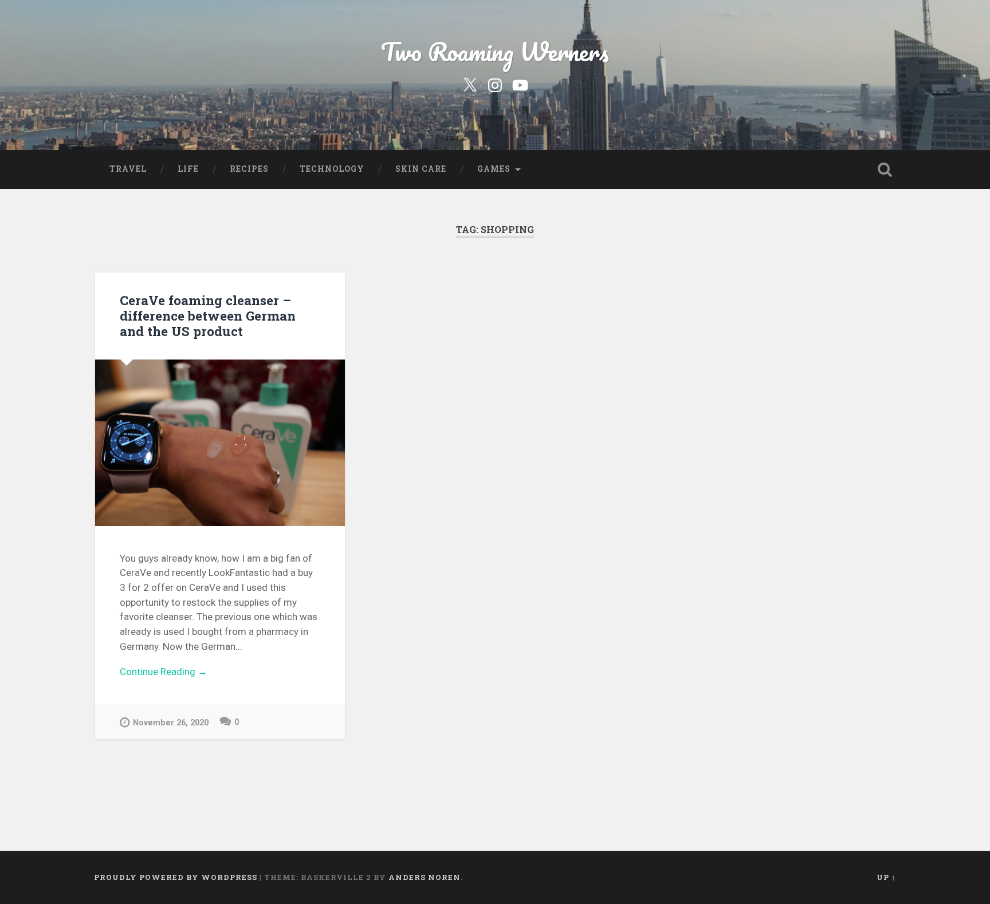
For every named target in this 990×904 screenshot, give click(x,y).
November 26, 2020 (171, 723)
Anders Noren (424, 877)
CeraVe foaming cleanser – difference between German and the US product (208, 315)
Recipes (249, 169)
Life (188, 169)
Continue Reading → (163, 671)
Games (493, 169)
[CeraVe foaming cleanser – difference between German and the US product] (220, 443)
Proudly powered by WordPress (175, 877)
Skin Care (420, 169)
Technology (332, 169)
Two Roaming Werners (495, 51)
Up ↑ (886, 877)
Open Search (884, 169)
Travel (128, 169)
